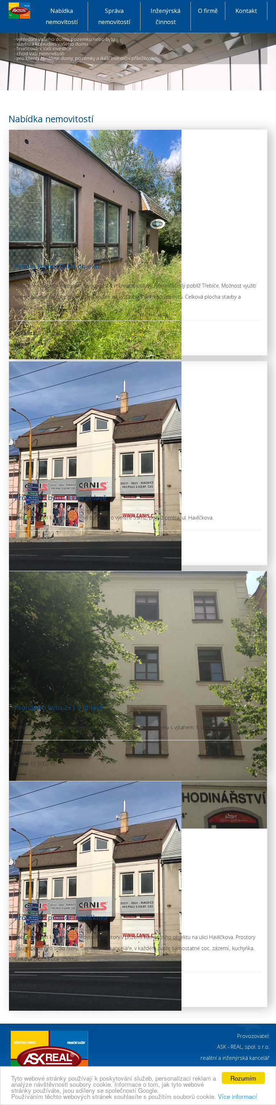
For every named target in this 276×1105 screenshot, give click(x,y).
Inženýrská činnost (171, 16)
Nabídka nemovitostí (67, 16)
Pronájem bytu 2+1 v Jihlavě (58, 707)
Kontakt (251, 10)
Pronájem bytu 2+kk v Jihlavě (60, 497)
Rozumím (243, 1077)
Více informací (237, 1096)
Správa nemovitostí (119, 16)
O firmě (211, 10)
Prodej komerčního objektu (58, 265)
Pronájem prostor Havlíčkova (60, 917)
